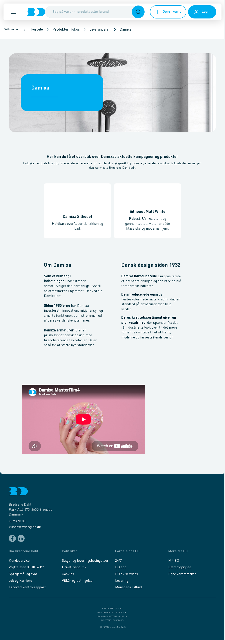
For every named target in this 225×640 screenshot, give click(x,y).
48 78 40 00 (17, 521)
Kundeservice (19, 561)
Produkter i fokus (66, 29)
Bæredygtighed (179, 567)
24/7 (118, 561)
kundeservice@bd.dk (25, 527)
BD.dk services (126, 574)
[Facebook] (12, 538)
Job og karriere (20, 581)
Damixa (125, 29)
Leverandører (99, 29)
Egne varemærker (182, 574)
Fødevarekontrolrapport (27, 587)
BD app (120, 567)
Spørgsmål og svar (23, 574)
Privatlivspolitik (74, 567)
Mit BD (173, 561)
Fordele (37, 29)
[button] (13, 12)
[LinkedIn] (21, 538)
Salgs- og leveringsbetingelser (85, 561)
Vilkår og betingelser (78, 581)
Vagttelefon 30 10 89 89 (26, 567)
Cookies (68, 574)
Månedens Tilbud (128, 587)
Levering (121, 581)
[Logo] (35, 12)
